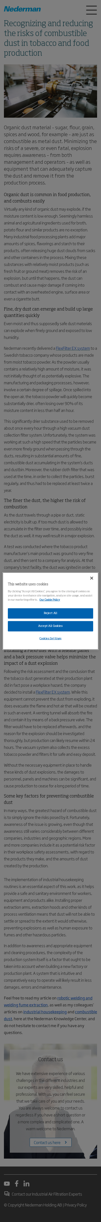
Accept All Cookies (50, 625)
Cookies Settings (50, 638)
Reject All (50, 613)
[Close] (91, 578)
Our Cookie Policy (49, 599)
